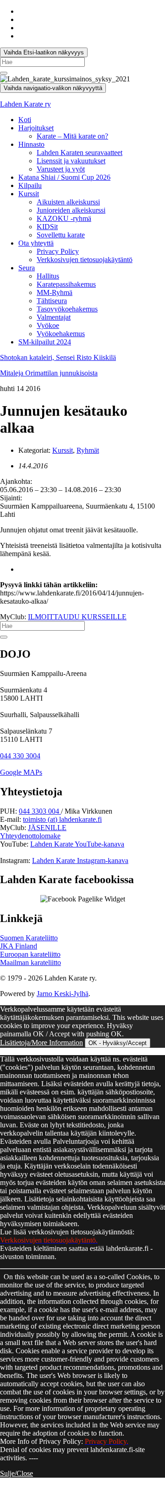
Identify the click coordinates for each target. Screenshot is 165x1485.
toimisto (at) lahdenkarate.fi (62, 819)
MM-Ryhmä (54, 292)
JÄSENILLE (47, 827)
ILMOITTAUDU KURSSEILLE (77, 617)
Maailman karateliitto (30, 962)
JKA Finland (18, 946)
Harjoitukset (36, 128)
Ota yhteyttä (36, 243)
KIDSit (47, 227)
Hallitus (48, 276)
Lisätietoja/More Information (41, 1042)
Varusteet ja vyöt (61, 169)
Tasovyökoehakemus (67, 309)
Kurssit (28, 194)
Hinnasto (31, 144)
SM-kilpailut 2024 (44, 342)
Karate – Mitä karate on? (72, 136)
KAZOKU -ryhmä (64, 218)
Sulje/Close (16, 1473)
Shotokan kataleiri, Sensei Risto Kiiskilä (58, 357)
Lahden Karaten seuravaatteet (79, 152)
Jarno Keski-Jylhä (62, 993)
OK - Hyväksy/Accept (117, 1043)
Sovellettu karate (61, 235)
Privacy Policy (58, 251)
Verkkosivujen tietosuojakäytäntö (84, 259)
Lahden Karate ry (25, 104)
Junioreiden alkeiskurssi (71, 210)
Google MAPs (21, 772)
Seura (26, 268)
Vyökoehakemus (61, 334)
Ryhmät (88, 450)
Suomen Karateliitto (29, 938)
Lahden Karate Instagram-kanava (80, 860)
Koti (24, 119)
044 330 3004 (20, 756)
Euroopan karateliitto (30, 954)
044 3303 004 (40, 811)
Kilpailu (30, 185)
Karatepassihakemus (66, 284)
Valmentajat (54, 317)
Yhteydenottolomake (30, 836)
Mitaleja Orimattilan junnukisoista (49, 373)
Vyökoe (48, 325)
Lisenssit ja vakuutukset (71, 161)
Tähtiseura (52, 301)
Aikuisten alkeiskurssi (68, 202)
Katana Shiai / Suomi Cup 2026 (64, 177)
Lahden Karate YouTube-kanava (77, 844)
